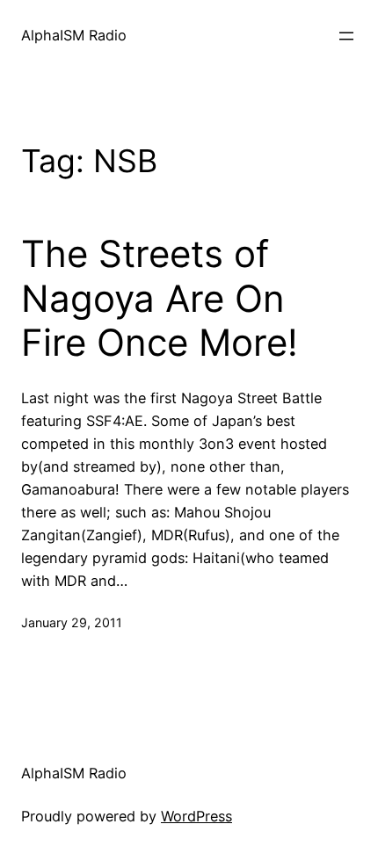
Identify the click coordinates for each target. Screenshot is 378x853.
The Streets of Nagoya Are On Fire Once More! (159, 298)
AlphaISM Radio (74, 35)
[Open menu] (346, 36)
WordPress (196, 816)
